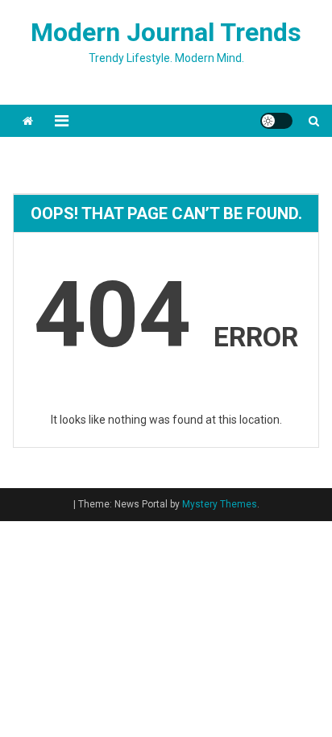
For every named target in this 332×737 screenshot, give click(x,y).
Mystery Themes (219, 504)
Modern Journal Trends (166, 32)
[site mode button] (276, 121)
